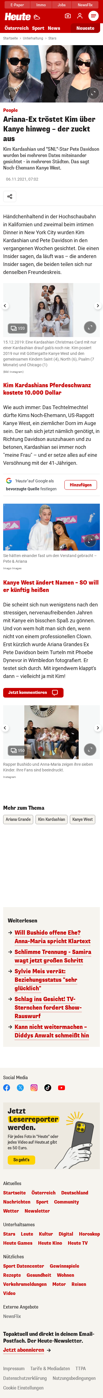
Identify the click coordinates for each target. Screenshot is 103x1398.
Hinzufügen (81, 485)
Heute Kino (50, 1243)
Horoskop (89, 1234)
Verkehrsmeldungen (25, 1284)
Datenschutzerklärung (25, 1378)
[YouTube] (61, 1087)
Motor (59, 1284)
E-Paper (17, 5)
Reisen (79, 1284)
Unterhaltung (33, 38)
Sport (38, 28)
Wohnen (65, 1275)
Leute (27, 1234)
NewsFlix (85, 5)
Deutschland (74, 1193)
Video (9, 1293)
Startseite (10, 38)
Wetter (11, 1211)
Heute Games (17, 1243)
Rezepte (12, 1275)
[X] (20, 1087)
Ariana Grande (18, 819)
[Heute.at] (18, 16)
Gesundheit (39, 1275)
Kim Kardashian (51, 819)
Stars (52, 38)
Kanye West (82, 819)
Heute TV (78, 1243)
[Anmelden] (79, 15)
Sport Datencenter (23, 1266)
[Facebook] (6, 1087)
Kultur (46, 1234)
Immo (41, 5)
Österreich (17, 28)
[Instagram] (34, 1087)
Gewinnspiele (64, 1266)
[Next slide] (98, 305)
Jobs (62, 5)
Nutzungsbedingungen (74, 1378)
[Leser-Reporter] (67, 15)
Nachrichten (16, 1202)
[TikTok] (47, 1087)
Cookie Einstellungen (23, 1388)
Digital (66, 1234)
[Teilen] (9, 196)
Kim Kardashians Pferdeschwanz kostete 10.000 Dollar (47, 389)
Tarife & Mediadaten (50, 1369)
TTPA (81, 1369)
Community (66, 1202)
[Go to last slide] (5, 305)
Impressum (14, 1369)
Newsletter (37, 1211)
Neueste (85, 28)
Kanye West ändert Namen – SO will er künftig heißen (51, 586)
